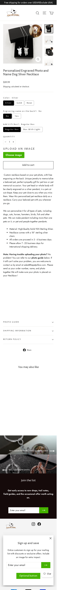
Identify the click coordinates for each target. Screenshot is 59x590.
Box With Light (31, 129)
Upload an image (19, 148)
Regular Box (12, 129)
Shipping (6, 86)
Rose (29, 103)
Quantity (9, 137)
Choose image (14, 155)
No (7, 116)
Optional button (28, 575)
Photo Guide (11, 322)
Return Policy (12, 339)
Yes (17, 116)
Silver (8, 103)
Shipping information (17, 331)
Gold (19, 103)
